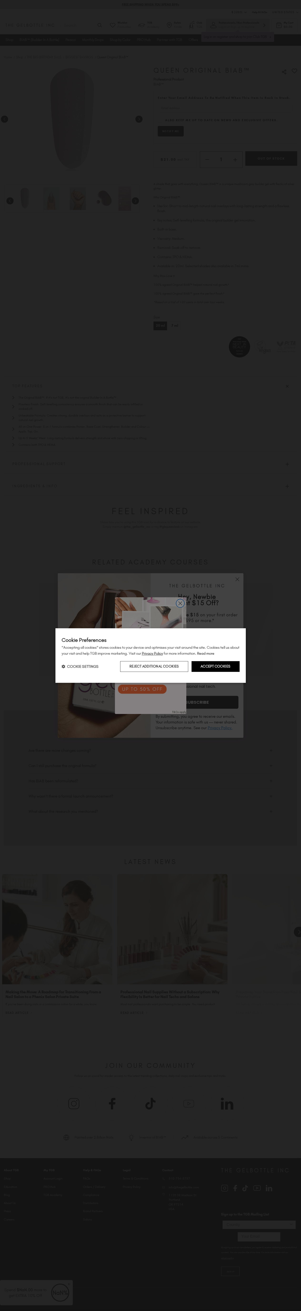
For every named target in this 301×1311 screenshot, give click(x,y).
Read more (205, 653)
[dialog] (150, 655)
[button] (80, 666)
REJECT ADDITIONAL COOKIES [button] (154, 666)
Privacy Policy (152, 653)
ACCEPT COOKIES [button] (216, 666)
